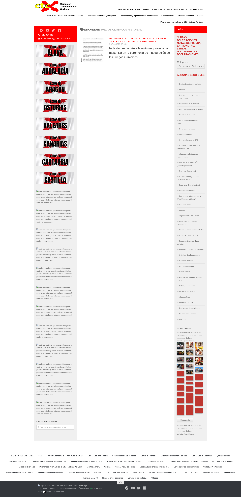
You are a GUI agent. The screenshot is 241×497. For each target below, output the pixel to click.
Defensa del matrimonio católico (187, 121)
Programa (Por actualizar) (189, 185)
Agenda (200, 16)
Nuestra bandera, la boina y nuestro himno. (189, 96)
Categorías (183, 62)
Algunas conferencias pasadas (191, 249)
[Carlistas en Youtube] (47, 30)
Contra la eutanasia (187, 115)
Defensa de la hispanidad (189, 129)
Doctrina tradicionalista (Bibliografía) (101, 16)
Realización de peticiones (189, 308)
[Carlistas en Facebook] (59, 30)
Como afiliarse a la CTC (188, 140)
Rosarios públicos (186, 261)
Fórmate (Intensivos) (187, 171)
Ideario (146, 9)
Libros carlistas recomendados (191, 230)
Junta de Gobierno (148, 41)
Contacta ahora (167, 16)
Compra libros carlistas (188, 314)
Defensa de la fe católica (189, 104)
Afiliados (182, 319)
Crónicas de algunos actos (189, 255)
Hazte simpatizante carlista (128, 9)
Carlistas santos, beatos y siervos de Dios (169, 9)
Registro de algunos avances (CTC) (189, 278)
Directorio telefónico (185, 16)
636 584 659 (97, 488)
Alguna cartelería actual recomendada (187, 155)
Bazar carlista (184, 272)
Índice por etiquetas (187, 286)
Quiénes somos (196, 9)
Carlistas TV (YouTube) (188, 235)
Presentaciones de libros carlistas (188, 242)
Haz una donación (186, 266)
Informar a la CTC (186, 303)
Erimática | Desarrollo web (55, 492)
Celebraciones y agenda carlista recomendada (139, 16)
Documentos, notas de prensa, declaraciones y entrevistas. (137, 38)
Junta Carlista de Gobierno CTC (123, 41)
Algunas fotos (184, 297)
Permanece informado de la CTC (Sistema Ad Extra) (181, 22)
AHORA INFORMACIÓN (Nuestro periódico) (65, 16)
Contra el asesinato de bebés (191, 109)
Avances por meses (187, 291)
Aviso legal (83, 486)
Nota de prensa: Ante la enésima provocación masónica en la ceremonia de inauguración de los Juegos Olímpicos (139, 53)
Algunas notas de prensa (189, 216)
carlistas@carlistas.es (55, 39)
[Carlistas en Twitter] (53, 30)
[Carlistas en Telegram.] (41, 30)
